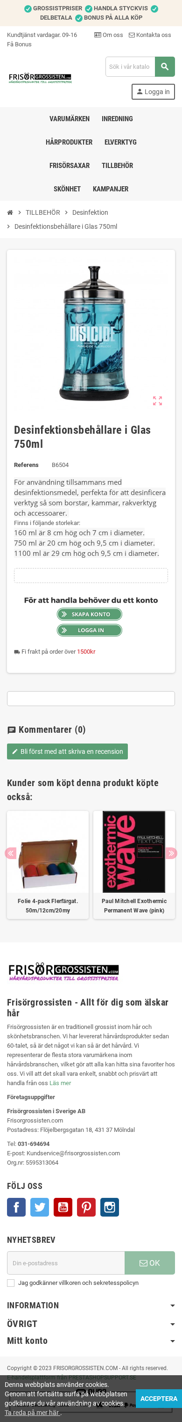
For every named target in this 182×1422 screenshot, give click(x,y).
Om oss (112, 34)
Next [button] (171, 853)
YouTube (63, 1207)
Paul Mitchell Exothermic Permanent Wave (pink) (134, 906)
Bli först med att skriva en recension (67, 751)
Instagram (109, 1207)
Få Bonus (19, 44)
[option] (48, 865)
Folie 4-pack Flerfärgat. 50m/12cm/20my (48, 906)
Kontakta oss (153, 34)
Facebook (16, 1207)
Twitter (39, 1207)
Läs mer (60, 1083)
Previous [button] (10, 853)
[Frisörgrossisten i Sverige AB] (40, 77)
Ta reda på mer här (32, 1412)
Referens (26, 464)
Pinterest (86, 1207)
